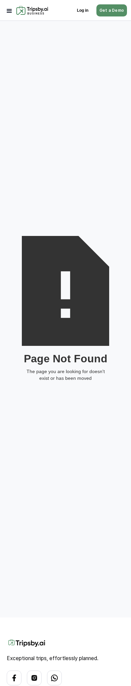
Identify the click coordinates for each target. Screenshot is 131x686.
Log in (82, 10)
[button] (9, 10)
